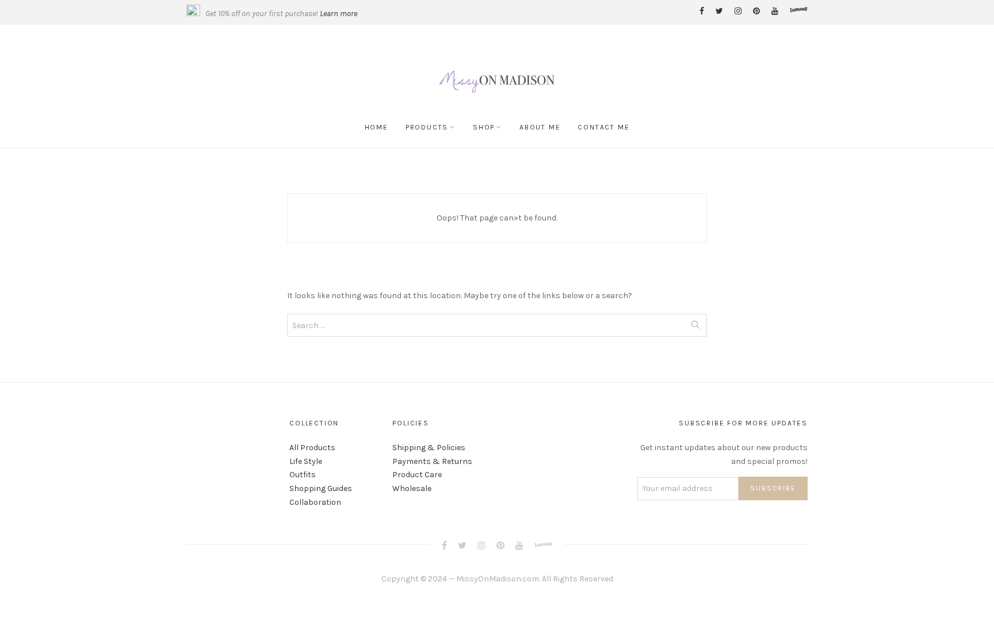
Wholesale (411, 488)
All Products (312, 447)
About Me (539, 127)
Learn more (338, 13)
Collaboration (315, 502)
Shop (484, 127)
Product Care (417, 475)
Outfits (302, 475)
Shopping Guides (320, 488)
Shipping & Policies (428, 447)
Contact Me (603, 127)
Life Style (305, 461)
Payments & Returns (432, 461)
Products (427, 127)
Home (376, 127)
